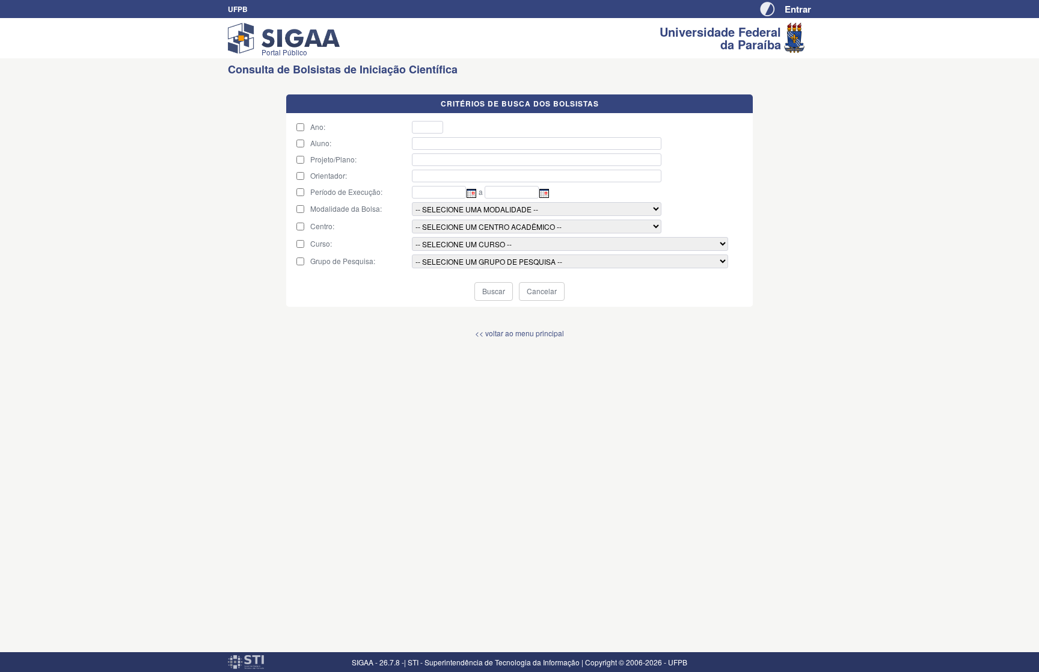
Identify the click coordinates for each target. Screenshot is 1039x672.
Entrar (798, 9)
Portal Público (284, 52)
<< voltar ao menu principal (519, 333)
